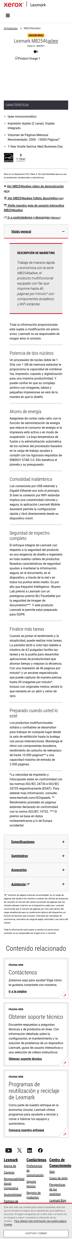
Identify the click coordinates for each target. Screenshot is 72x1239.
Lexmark (11, 1160)
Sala (52, 1171)
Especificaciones (23, 842)
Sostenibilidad (13, 1195)
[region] (36, 1221)
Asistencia (18, 884)
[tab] (36, 231)
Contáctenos (36, 1160)
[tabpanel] (36, 536)
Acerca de (10, 1166)
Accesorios (19, 870)
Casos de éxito (58, 1178)
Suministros (19, 856)
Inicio (48, 5)
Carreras (9, 1172)
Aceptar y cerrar (36, 1233)
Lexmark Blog (57, 1200)
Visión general (21, 231)
